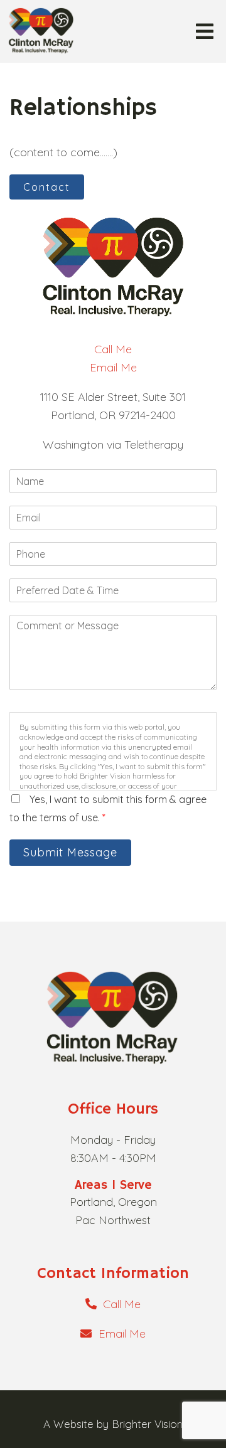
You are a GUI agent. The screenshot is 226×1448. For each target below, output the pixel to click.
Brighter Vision (147, 1423)
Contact (46, 187)
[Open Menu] (204, 31)
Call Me (113, 349)
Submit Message (70, 852)
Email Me (113, 367)
